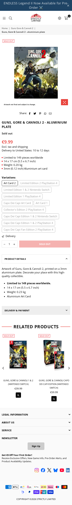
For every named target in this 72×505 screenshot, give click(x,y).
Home (5, 28)
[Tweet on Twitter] (35, 113)
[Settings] (59, 17)
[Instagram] (37, 470)
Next (69, 368)
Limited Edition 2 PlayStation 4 (38, 183)
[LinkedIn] (68, 470)
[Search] (10, 17)
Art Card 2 (10, 183)
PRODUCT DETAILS (15, 258)
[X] (49, 470)
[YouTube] (62, 470)
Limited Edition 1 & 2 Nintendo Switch (26, 189)
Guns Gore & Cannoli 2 (22, 28)
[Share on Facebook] (29, 113)
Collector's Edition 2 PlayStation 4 (24, 209)
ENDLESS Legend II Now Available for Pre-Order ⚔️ (36, 5)
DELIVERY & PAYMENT (17, 310)
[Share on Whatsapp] (45, 113)
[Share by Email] (50, 113)
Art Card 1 (42, 203)
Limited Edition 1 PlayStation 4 (22, 196)
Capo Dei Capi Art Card (17, 203)
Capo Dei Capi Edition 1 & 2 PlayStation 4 (28, 223)
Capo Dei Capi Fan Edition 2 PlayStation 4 (28, 229)
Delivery (10, 236)
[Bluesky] (55, 470)
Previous (3, 368)
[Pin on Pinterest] (40, 113)
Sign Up (36, 446)
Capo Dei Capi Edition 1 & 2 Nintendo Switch (30, 216)
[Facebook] (43, 470)
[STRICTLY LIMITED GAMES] (36, 17)
